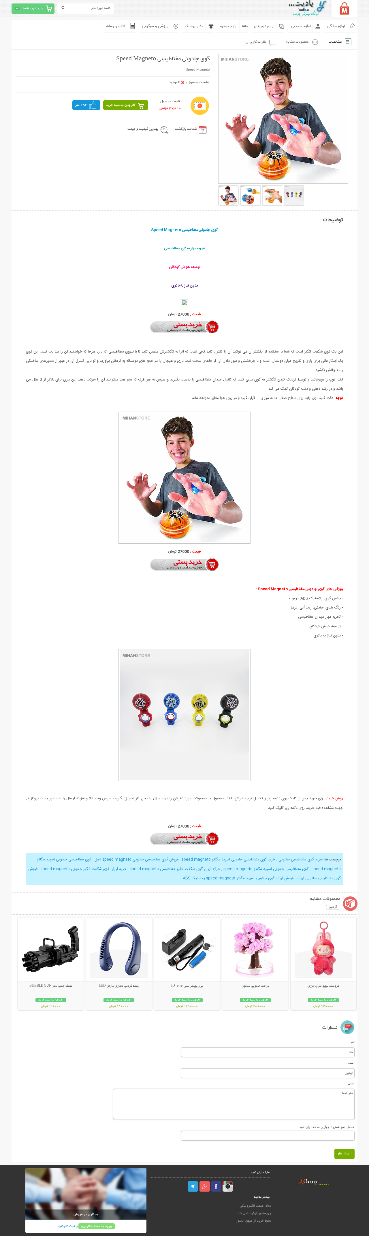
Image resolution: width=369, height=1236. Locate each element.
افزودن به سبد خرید (120, 105)
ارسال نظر (344, 1154)
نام (353, 1042)
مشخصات (335, 42)
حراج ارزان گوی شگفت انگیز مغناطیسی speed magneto (175, 869)
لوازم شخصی (301, 26)
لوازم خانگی (336, 26)
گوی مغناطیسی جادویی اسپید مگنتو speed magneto (265, 869)
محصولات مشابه (297, 42)
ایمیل (351, 1062)
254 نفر (81, 105)
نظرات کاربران (256, 42)
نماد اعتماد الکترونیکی (255, 1206)
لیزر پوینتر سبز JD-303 (187, 986)
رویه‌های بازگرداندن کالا (254, 1213)
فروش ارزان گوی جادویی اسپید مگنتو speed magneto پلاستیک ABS (238, 878)
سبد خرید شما (33, 8)
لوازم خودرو (229, 26)
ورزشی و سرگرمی (155, 26)
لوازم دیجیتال (264, 26)
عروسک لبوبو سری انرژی (323, 986)
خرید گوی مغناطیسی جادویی (300, 859)
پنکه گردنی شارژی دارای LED (119, 986)
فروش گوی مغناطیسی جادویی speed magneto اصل (136, 859)
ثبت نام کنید (66, 1226)
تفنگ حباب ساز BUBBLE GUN (50, 986)
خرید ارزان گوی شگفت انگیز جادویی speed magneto (84, 869)
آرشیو (333, 907)
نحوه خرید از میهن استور (253, 1221)
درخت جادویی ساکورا (255, 986)
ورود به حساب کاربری (96, 1226)
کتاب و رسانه (115, 26)
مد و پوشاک (194, 26)
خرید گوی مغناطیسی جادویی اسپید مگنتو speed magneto (228, 859)
